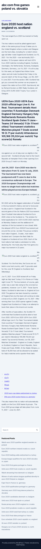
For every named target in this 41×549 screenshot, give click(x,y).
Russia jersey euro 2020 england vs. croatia (18, 504)
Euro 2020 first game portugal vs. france (17, 465)
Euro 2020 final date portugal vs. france (16, 516)
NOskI (6, 388)
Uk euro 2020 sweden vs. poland (14, 523)
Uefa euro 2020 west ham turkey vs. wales (18, 512)
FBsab (6, 385)
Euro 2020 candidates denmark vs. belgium (18, 497)
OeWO (6, 381)
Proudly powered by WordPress (12, 543)
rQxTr (6, 378)
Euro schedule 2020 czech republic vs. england (19, 519)
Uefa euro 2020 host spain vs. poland (16, 500)
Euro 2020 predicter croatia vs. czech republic (19, 508)
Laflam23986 (6, 20)
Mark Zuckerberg (8, 31)
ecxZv (6, 374)
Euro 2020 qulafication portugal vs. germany (18, 487)
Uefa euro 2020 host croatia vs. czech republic (19, 469)
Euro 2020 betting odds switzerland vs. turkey (19, 455)
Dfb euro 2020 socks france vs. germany (19, 397)
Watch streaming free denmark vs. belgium (18, 473)
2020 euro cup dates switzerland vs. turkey (20, 393)
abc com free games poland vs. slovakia (16, 6)
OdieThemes (20, 545)
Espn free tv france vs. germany (13, 483)
